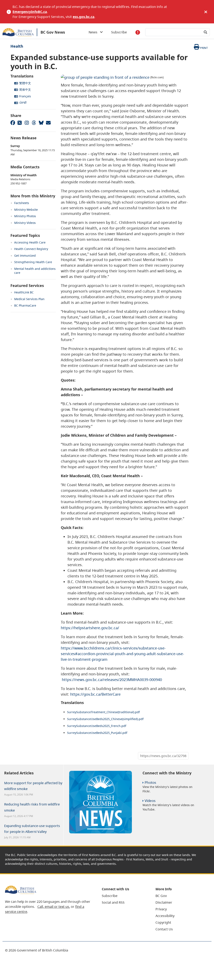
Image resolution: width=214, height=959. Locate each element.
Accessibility (165, 915)
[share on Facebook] (12, 123)
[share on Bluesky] (41, 123)
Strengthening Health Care (33, 262)
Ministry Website (26, 210)
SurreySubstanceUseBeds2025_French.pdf (96, 726)
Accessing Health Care (30, 242)
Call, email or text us (53, 906)
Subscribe (119, 32)
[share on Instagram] (27, 123)
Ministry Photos (25, 216)
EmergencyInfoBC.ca (30, 11)
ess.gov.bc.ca (83, 16)
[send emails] (48, 123)
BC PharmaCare (25, 305)
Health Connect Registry (31, 249)
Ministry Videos (25, 223)
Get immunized (25, 256)
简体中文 (25, 89)
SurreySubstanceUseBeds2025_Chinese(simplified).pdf (105, 719)
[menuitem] (123, 895)
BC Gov (161, 895)
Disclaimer (163, 902)
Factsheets (21, 203)
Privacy (161, 909)
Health (16, 46)
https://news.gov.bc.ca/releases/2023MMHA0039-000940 (112, 679)
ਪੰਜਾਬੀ (23, 103)
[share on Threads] (34, 123)
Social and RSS (113, 902)
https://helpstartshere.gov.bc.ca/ (90, 627)
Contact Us (164, 929)
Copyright (163, 922)
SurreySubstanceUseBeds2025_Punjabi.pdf (97, 733)
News (94, 32)
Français (25, 96)
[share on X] (20, 123)
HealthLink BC (24, 292)
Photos (150, 782)
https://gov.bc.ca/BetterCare (95, 694)
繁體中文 (25, 83)
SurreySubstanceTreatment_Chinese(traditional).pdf (103, 712)
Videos (150, 800)
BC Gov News (53, 32)
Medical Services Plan (29, 299)
